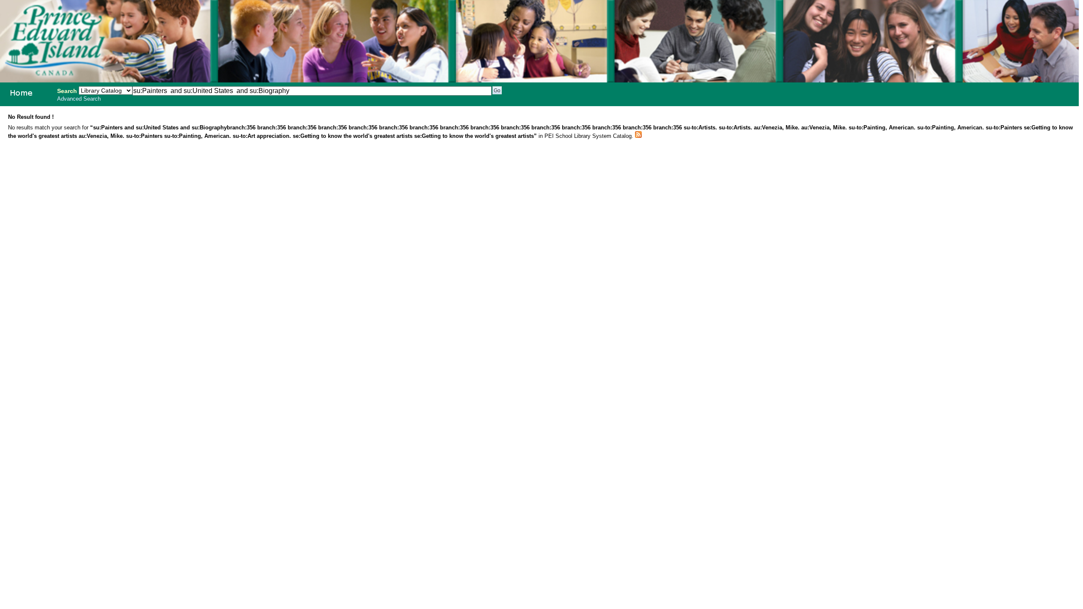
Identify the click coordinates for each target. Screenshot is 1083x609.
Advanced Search (79, 99)
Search (67, 91)
